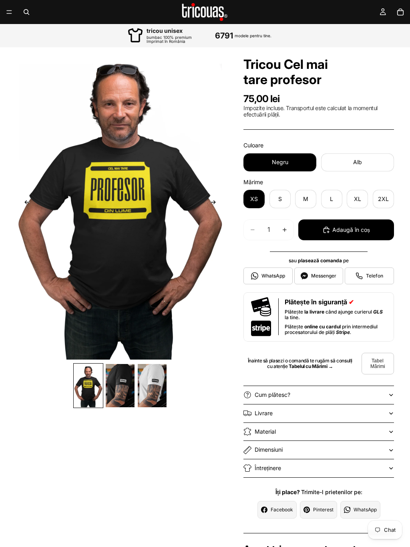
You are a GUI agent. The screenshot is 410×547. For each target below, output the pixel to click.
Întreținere (268, 468)
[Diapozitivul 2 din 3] (120, 385)
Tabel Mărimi (377, 363)
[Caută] (26, 12)
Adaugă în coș (351, 229)
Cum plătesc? (272, 394)
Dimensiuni (269, 449)
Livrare (264, 413)
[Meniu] (9, 12)
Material (265, 431)
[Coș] (400, 12)
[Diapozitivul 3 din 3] (152, 385)
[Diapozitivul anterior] (25, 203)
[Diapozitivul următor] (215, 203)
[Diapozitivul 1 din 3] (88, 385)
